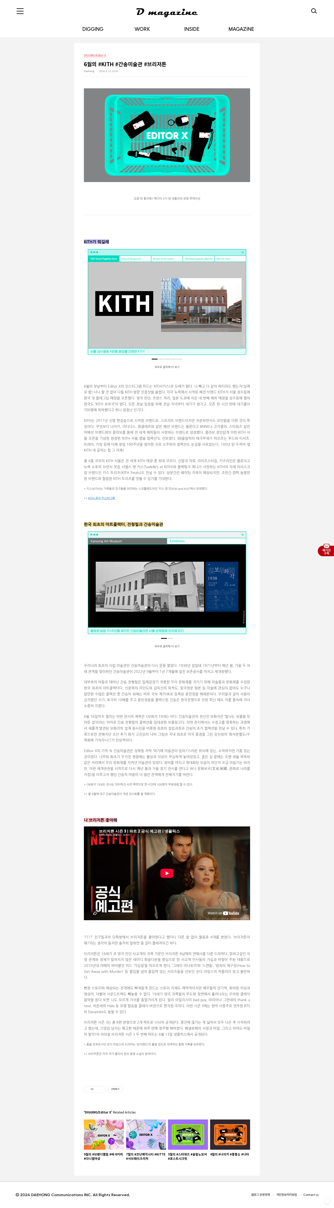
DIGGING (92, 29)
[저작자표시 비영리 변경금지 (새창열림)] (128, 1089)
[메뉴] (20, 11)
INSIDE (191, 29)
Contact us (311, 1195)
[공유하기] (97, 1089)
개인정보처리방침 (286, 1195)
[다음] (240, 304)
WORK (142, 29)
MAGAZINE (241, 29)
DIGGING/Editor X (95, 55)
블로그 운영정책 (260, 1195)
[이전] (93, 304)
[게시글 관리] (101, 1089)
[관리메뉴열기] (327, 1201)
